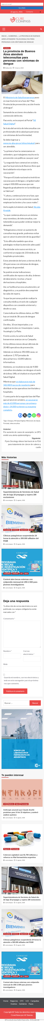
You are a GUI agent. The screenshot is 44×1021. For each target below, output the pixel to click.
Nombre (7, 651)
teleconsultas (15, 423)
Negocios (15, 486)
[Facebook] (20, 415)
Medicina (10, 804)
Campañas (7, 573)
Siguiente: (23, 442)
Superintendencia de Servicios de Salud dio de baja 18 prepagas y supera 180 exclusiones (21, 494)
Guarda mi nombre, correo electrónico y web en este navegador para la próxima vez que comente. (21, 680)
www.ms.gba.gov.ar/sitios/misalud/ (19, 143)
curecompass (9, 500)
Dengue (10, 421)
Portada (6, 423)
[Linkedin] (29, 415)
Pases (31, 1004)
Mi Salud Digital (19, 421)
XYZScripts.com (34, 1020)
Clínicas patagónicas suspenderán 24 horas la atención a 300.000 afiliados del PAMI (21, 538)
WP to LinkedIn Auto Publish (13, 1020)
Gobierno (7, 48)
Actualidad (7, 530)
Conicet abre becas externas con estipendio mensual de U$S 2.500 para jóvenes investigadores (20, 582)
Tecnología (24, 804)
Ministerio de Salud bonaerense (19, 97)
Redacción (8, 68)
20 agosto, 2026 (20, 544)
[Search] (41, 29)
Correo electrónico (28, 652)
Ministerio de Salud (33, 421)
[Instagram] (38, 415)
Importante (24, 530)
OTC (22, 1001)
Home (5, 1001)
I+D (21, 573)
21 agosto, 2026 (20, 500)
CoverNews (16, 1015)
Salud (31, 530)
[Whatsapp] (34, 415)
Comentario (9, 618)
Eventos (14, 1004)
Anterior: (22, 432)
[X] (25, 415)
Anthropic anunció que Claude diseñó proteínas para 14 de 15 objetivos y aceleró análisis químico (20, 812)
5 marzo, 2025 (19, 68)
